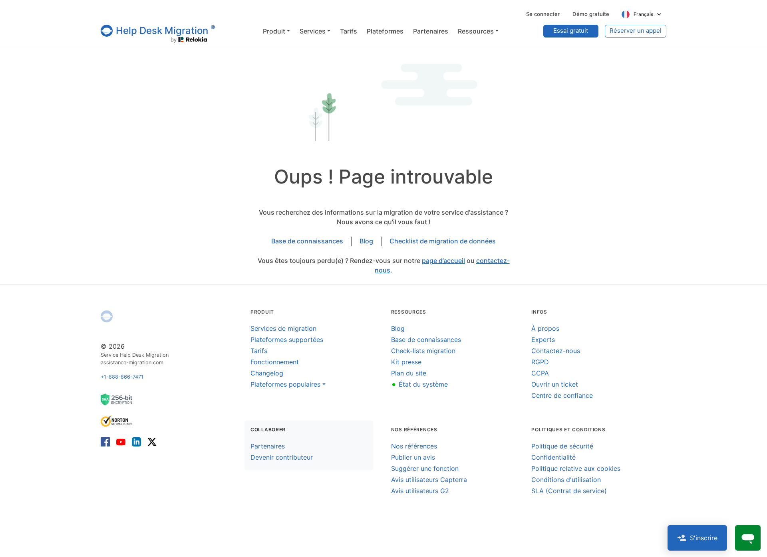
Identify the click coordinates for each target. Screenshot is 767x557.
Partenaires (267, 446)
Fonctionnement (274, 362)
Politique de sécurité (562, 446)
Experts (543, 340)
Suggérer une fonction (425, 468)
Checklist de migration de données (442, 241)
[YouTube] (121, 441)
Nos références (414, 446)
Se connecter (543, 14)
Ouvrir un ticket (554, 384)
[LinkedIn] (136, 441)
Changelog (266, 373)
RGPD (540, 362)
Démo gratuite (590, 14)
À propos (545, 328)
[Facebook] (107, 441)
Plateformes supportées (286, 340)
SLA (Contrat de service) (569, 491)
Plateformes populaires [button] (285, 384)
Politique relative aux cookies (575, 468)
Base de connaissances (307, 241)
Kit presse (406, 362)
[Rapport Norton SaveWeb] (117, 420)
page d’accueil (443, 261)
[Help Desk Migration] (107, 316)
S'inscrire (703, 538)
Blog (366, 241)
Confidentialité (553, 457)
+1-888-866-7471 (122, 377)
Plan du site (408, 373)
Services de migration (283, 328)
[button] (276, 31)
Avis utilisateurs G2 (420, 491)
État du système (419, 384)
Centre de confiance (562, 395)
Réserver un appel (636, 30)
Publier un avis (413, 457)
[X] (150, 441)
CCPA (540, 373)
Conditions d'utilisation (566, 480)
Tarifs (258, 351)
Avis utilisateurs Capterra (429, 480)
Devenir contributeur (281, 457)
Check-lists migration (423, 351)
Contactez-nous (555, 351)
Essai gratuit (570, 30)
